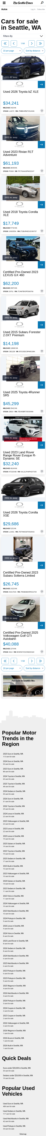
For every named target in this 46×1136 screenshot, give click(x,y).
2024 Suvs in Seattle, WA (13, 762)
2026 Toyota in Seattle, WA (14, 807)
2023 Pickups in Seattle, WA (14, 972)
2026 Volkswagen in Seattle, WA (16, 1024)
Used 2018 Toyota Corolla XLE (20, 213)
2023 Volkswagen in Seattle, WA (16, 875)
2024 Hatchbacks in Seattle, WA (16, 957)
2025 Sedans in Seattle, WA (14, 860)
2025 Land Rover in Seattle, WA (15, 942)
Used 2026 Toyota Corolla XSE (20, 514)
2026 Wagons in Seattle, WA (14, 1032)
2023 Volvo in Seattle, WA (13, 897)
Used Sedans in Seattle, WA (14, 1112)
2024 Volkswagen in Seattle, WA (16, 904)
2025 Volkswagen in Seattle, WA (16, 822)
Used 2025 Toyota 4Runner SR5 (21, 394)
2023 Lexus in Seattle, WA (13, 830)
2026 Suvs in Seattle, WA (13, 800)
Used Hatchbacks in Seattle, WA (16, 1120)
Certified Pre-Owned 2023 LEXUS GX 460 (20, 273)
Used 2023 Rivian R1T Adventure (18, 153)
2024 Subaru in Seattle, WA (14, 882)
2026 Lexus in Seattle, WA (13, 927)
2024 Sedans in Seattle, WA (14, 792)
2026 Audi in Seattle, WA (13, 1047)
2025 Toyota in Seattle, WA (14, 785)
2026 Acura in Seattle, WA (13, 1039)
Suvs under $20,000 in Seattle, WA (17, 1069)
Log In (33, 9)
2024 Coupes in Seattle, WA (14, 1009)
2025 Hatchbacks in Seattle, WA (16, 964)
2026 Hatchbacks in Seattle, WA (16, 994)
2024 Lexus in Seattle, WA (13, 815)
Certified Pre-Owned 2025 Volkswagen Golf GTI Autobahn (20, 635)
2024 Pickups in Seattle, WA (14, 919)
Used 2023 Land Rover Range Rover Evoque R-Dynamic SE (19, 455)
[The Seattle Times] (23, 3)
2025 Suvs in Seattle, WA (13, 755)
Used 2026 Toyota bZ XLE (21, 91)
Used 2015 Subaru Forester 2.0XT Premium (22, 334)
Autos (4, 9)
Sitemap (23, 1134)
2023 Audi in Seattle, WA (13, 867)
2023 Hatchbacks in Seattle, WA (16, 912)
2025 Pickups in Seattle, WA (14, 979)
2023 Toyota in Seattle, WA (14, 852)
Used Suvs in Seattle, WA (13, 1105)
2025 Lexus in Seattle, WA (13, 837)
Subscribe (41, 9)
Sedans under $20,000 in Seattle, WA (18, 1076)
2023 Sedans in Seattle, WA (14, 889)
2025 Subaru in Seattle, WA (14, 845)
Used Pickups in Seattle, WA (14, 1127)
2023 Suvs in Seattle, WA (13, 770)
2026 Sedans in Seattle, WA (14, 949)
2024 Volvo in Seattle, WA (13, 934)
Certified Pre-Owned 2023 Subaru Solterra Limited (20, 574)
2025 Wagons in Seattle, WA (14, 987)
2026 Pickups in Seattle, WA (14, 1002)
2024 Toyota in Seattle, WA (14, 777)
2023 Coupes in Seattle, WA (14, 1017)
